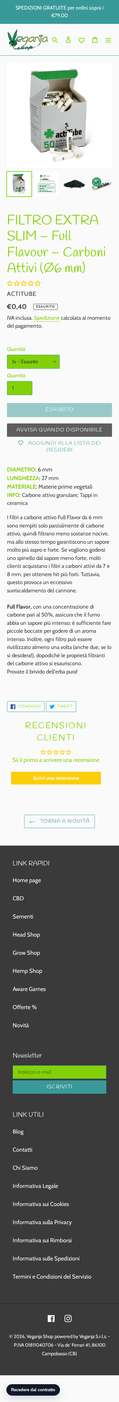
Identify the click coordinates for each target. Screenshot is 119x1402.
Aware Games (29, 989)
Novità (21, 1025)
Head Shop (26, 934)
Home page (27, 880)
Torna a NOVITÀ (64, 821)
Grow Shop (26, 952)
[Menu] (108, 39)
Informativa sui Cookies (41, 1204)
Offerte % (25, 1007)
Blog (18, 1131)
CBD (18, 898)
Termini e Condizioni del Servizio (52, 1276)
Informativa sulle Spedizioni (46, 1258)
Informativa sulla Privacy (42, 1222)
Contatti (22, 1149)
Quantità (16, 349)
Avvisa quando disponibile (60, 430)
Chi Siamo (25, 1167)
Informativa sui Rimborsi (42, 1240)
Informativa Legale (35, 1185)
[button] (24, 283)
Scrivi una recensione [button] (56, 778)
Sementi (23, 916)
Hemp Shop (27, 970)
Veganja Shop (40, 1336)
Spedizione (47, 318)
